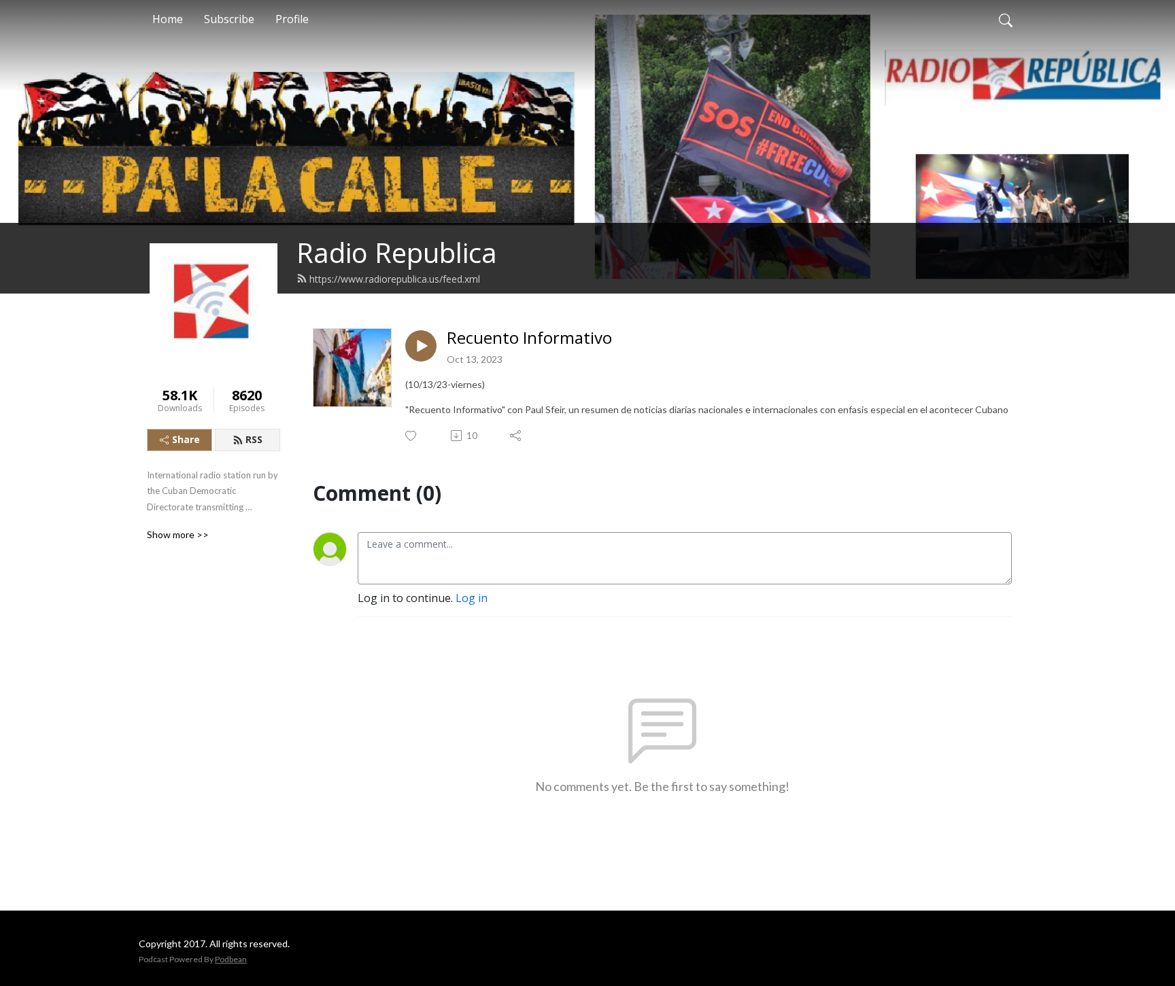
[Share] (516, 435)
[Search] (1005, 19)
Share (186, 439)
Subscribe (229, 19)
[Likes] (412, 436)
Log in (472, 598)
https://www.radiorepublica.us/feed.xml (394, 278)
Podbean (231, 959)
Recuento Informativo (529, 338)
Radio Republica (396, 252)
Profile (292, 19)
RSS (253, 439)
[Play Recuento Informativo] (421, 346)
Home (167, 19)
